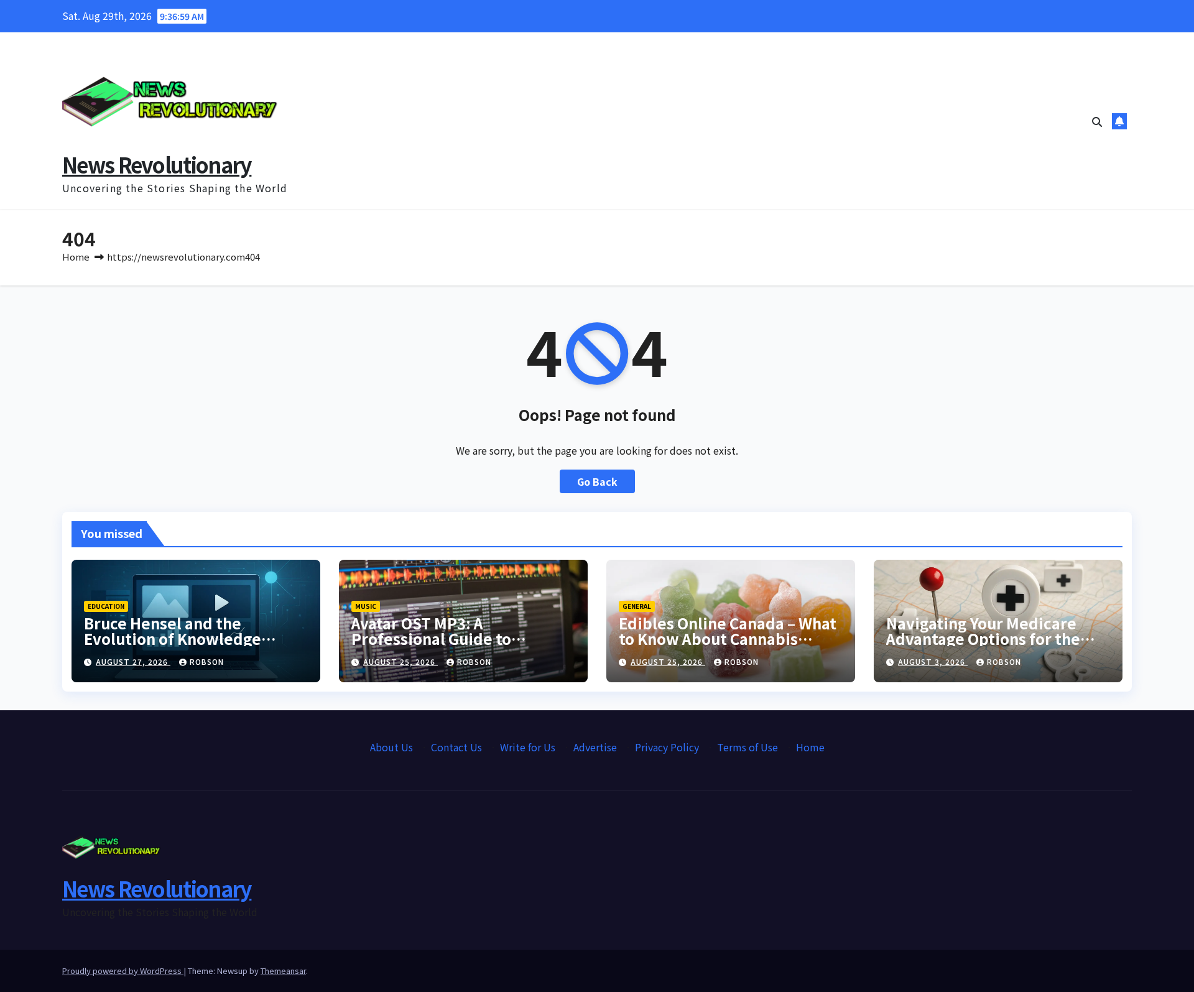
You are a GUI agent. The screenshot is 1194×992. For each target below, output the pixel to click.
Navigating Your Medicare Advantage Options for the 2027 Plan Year (983, 638)
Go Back (597, 481)
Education (106, 606)
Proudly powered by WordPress (122, 970)
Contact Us (456, 746)
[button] (1097, 121)
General (636, 606)
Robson (207, 661)
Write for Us (527, 746)
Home (76, 256)
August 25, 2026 (400, 661)
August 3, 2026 (933, 661)
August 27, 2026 (133, 661)
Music (365, 606)
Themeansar (283, 970)
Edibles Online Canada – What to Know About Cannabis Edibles (727, 638)
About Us (391, 746)
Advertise (595, 746)
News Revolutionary (156, 164)
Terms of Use (747, 746)
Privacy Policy (667, 746)
